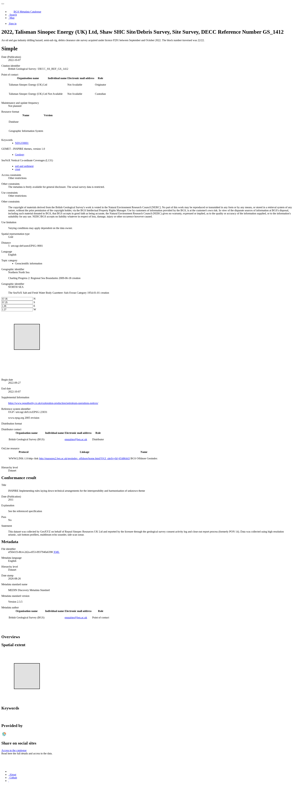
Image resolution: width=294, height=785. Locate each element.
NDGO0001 (22, 143)
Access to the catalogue (14, 750)
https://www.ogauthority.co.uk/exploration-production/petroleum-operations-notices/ (53, 403)
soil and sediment (24, 166)
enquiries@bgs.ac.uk (76, 439)
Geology (19, 154)
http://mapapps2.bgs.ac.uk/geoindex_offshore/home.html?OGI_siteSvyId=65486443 (84, 458)
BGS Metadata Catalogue (27, 11)
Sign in (13, 23)
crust (17, 169)
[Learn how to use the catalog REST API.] (8, 780)
